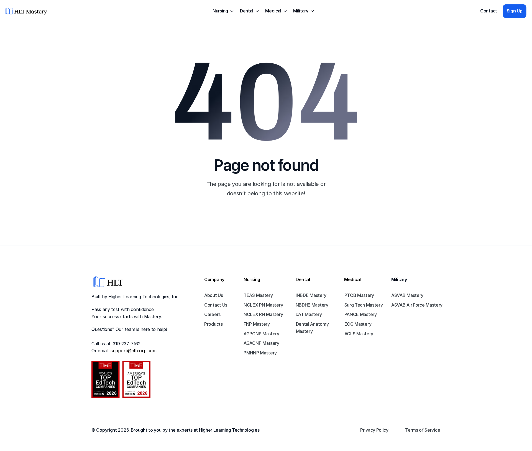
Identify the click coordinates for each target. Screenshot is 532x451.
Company (214, 279)
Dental (303, 279)
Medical (352, 279)
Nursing (252, 279)
